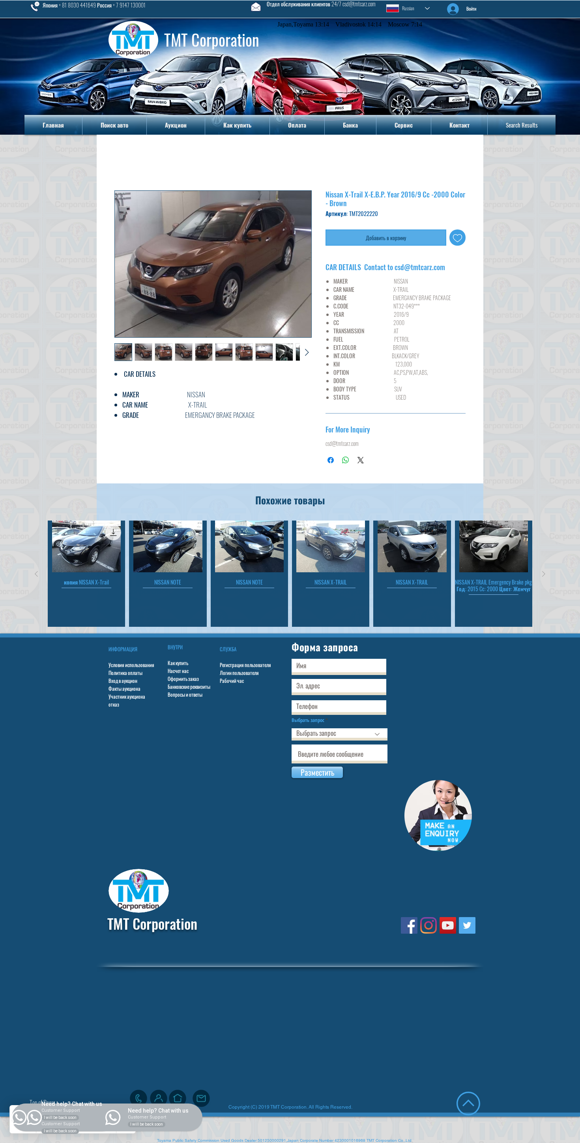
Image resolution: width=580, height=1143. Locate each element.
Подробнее (125, 426)
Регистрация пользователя (245, 666)
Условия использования (131, 666)
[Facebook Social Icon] (409, 927)
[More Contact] (158, 1099)
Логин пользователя (239, 674)
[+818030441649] (138, 1099)
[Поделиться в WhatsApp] (345, 461)
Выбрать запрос (308, 721)
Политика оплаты (125, 674)
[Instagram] (428, 927)
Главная (125, 163)
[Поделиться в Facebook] (330, 461)
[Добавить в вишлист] (457, 239)
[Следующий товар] (543, 575)
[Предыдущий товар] (36, 575)
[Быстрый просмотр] (86, 548)
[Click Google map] (177, 1099)
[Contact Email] (201, 1099)
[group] (290, 575)
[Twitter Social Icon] (467, 927)
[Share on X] (360, 461)
